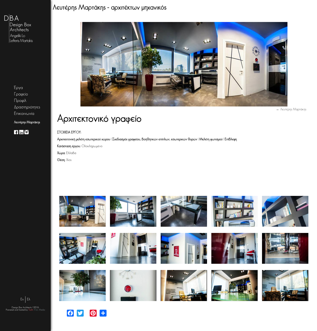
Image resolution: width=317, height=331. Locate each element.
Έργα (18, 88)
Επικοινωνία (24, 113)
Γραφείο (21, 94)
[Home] (14, 28)
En (22, 299)
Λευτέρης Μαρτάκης (27, 122)
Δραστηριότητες (27, 107)
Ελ (28, 299)
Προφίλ (20, 100)
